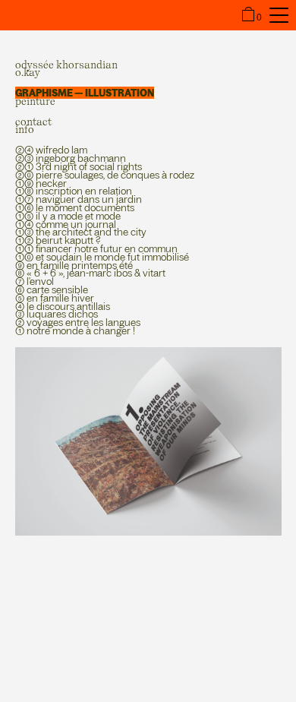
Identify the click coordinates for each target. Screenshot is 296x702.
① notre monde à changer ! (75, 330)
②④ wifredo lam (51, 150)
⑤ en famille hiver (54, 298)
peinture (35, 100)
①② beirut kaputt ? (57, 240)
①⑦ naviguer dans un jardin (78, 199)
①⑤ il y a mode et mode (68, 216)
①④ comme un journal (65, 224)
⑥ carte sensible (51, 289)
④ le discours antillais (62, 306)
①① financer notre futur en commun (96, 248)
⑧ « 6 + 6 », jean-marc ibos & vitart (90, 273)
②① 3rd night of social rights (78, 166)
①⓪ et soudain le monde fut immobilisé (102, 257)
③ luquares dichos (56, 314)
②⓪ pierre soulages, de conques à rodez (104, 175)
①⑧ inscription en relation (73, 191)
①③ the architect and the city (80, 232)
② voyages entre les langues (77, 322)
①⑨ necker (41, 183)
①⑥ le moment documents (74, 207)
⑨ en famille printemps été (74, 265)
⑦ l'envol (34, 281)
